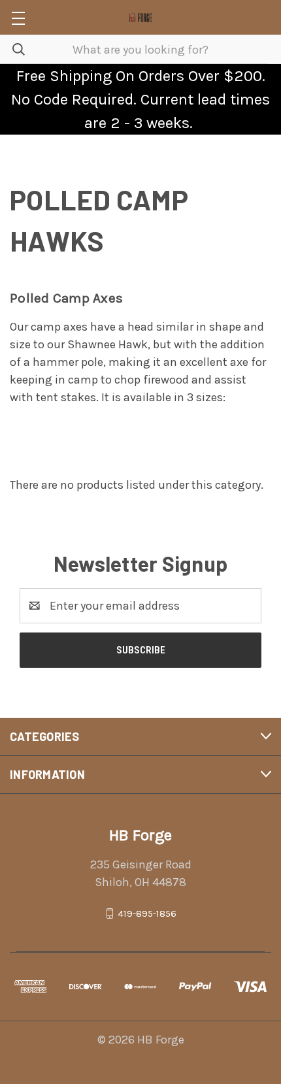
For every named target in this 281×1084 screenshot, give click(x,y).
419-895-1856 (147, 913)
